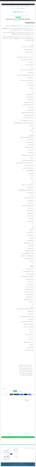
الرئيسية (26, 15)
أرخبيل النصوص (26, 6)
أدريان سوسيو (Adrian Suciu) (20, 26)
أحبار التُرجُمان (20, 15)
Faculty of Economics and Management (7, 457)
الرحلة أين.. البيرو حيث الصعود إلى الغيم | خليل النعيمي (6, 458)
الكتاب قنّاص (11, 6)
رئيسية (29, 6)
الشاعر (31, 32)
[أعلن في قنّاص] (18, 441)
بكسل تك (12, 463)
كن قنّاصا (8, 6)
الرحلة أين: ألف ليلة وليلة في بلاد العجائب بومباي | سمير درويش (6, 452)
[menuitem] (35, 0)
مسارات (14, 6)
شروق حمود (7, 38)
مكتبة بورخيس (22, 6)
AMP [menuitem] (31, 0)
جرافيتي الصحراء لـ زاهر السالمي (6, 455)
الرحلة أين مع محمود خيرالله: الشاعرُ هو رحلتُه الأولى (6, 450)
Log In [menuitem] (34, 0)
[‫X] (26, 400)
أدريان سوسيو (31, 28)
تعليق (18, 437)
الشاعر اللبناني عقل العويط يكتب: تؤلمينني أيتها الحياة (6, 459)
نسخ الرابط (15, 391)
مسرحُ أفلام (18, 6)
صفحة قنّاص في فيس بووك (18, 2)
